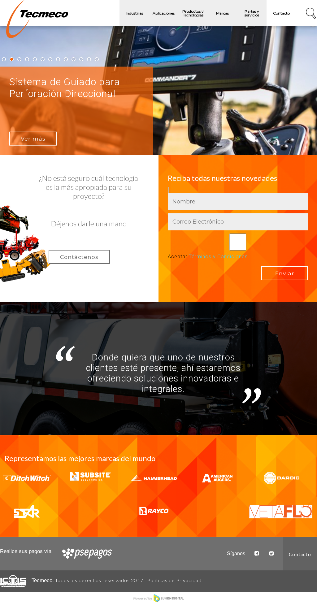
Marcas (222, 13)
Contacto (281, 13)
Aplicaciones (164, 13)
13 (97, 59)
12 (89, 59)
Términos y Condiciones (218, 256)
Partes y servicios (252, 13)
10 (74, 59)
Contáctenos (79, 257)
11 (81, 59)
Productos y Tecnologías (193, 13)
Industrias (134, 13)
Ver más (33, 138)
